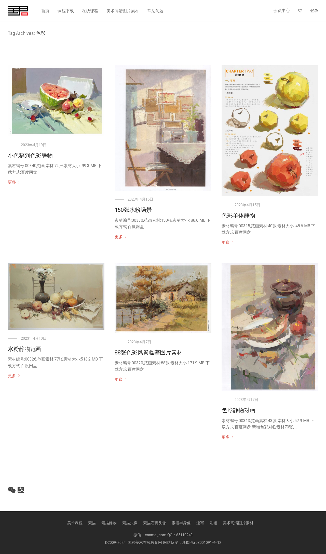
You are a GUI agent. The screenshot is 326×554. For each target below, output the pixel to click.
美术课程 (75, 523)
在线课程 (90, 10)
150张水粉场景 (133, 210)
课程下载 (66, 10)
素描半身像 (181, 523)
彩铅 (213, 523)
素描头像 (130, 523)
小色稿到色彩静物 (30, 155)
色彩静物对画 (238, 410)
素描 (92, 523)
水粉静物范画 (25, 349)
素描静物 (109, 523)
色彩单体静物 (238, 215)
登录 (314, 10)
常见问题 (155, 10)
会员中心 (282, 10)
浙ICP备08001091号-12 (201, 542)
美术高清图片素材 (122, 10)
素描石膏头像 (154, 523)
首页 (45, 10)
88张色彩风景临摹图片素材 (148, 352)
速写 (200, 523)
